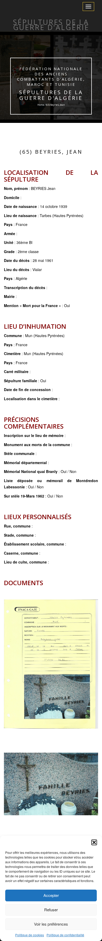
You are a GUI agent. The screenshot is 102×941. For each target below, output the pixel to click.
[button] (94, 842)
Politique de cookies (29, 935)
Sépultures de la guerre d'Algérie (51, 95)
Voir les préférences (51, 924)
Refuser (51, 909)
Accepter (51, 895)
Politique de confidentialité (65, 935)
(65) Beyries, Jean (51, 151)
